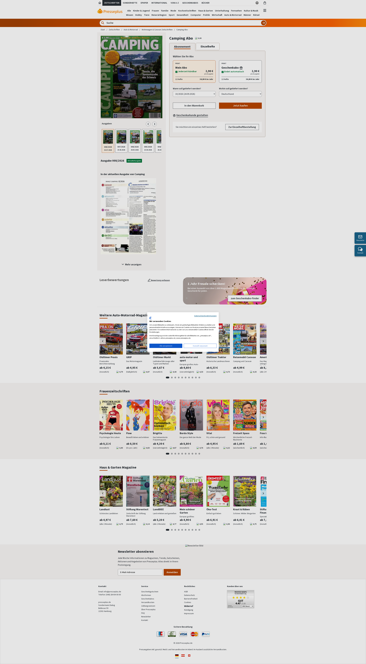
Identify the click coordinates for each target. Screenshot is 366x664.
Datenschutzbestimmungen (205, 315)
